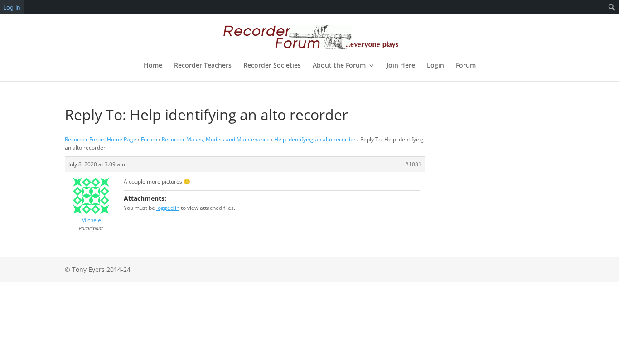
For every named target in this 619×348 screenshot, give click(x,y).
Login (435, 65)
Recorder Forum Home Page (100, 139)
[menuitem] (612, 7)
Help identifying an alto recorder (315, 139)
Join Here (401, 65)
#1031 (413, 164)
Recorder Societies (272, 65)
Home (153, 65)
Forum (466, 65)
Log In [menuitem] (11, 7)
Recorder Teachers (203, 65)
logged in (167, 208)
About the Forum (339, 65)
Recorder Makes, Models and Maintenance (216, 139)
